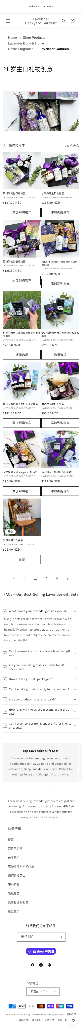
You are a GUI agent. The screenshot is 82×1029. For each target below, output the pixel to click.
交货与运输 (15, 848)
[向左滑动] (32, 788)
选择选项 (22, 355)
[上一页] (14, 578)
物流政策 (49, 1020)
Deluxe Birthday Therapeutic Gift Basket (59, 263)
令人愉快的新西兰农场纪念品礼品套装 (60, 334)
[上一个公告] (7, 6)
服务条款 (14, 884)
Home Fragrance (20, 49)
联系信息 (62, 1020)
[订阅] (61, 937)
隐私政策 (14, 893)
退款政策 (71, 1014)
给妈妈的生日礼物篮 (14, 193)
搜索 (11, 839)
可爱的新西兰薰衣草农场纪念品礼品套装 (22, 334)
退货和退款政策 (18, 902)
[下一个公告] (74, 6)
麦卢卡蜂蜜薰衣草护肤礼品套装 (20, 404)
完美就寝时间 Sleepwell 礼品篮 (20, 472)
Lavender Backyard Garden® (28, 1014)
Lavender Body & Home (26, 43)
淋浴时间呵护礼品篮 (52, 404)
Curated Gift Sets (63, 806)
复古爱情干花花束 (13, 540)
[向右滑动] (49, 788)
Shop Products (34, 37)
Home (12, 37)
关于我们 (14, 857)
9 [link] (68, 578)
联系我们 (14, 911)
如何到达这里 (16, 875)
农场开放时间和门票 (21, 866)
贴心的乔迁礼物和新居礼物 (56, 472)
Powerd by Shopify (53, 1014)
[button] (8, 21)
